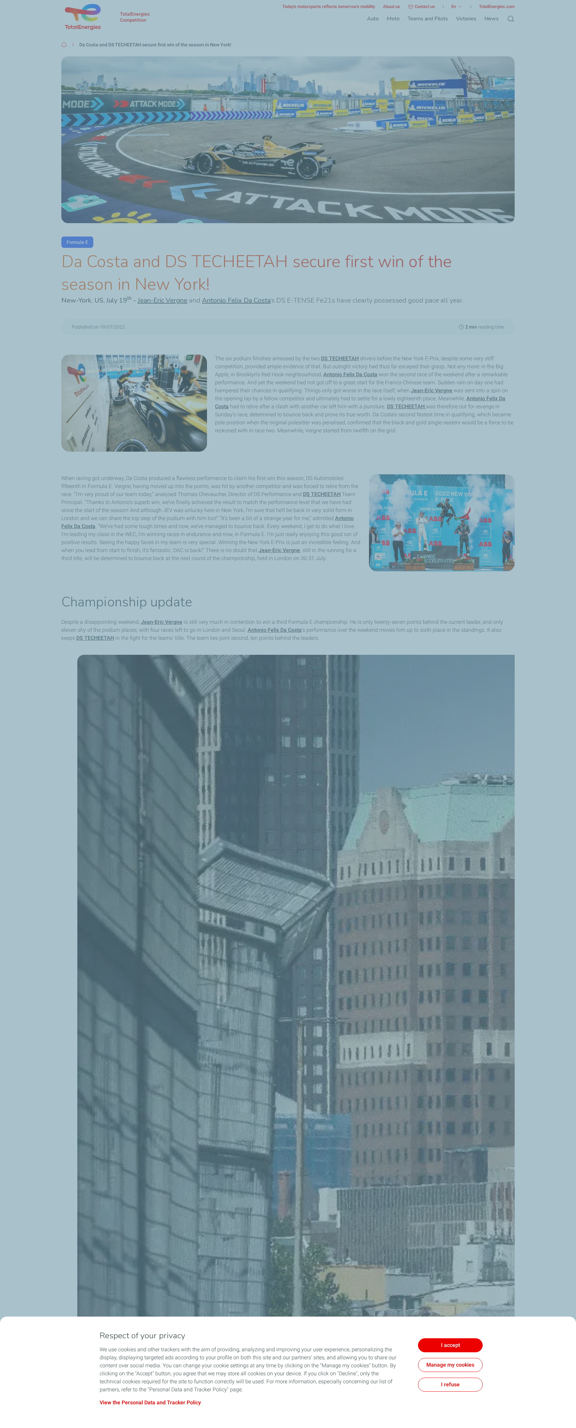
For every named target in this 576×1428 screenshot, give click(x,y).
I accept (450, 1345)
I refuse (450, 1384)
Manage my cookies (450, 1365)
